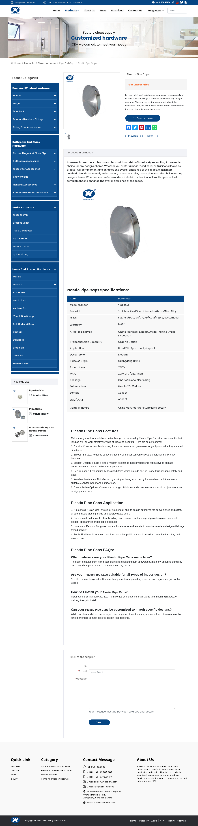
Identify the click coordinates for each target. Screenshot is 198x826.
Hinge (16, 103)
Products (71, 10)
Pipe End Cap (66, 63)
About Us (89, 10)
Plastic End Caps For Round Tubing (41, 429)
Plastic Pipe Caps (86, 431)
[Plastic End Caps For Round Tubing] (20, 433)
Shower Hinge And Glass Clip (29, 153)
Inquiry (14, 779)
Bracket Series (21, 222)
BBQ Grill (17, 331)
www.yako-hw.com (105, 802)
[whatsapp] (154, 127)
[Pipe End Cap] (20, 396)
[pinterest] (141, 127)
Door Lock (18, 111)
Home (56, 10)
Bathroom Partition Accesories (30, 192)
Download (117, 10)
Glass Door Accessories (26, 168)
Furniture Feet (21, 363)
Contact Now (38, 395)
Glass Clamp (20, 214)
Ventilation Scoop (23, 316)
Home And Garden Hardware (31, 269)
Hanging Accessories (25, 184)
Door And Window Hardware (31, 88)
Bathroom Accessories (26, 161)
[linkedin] (148, 127)
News (103, 10)
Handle (17, 95)
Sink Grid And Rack (23, 324)
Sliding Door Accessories (27, 127)
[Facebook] (128, 127)
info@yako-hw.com (25, 2)
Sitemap (181, 820)
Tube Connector (22, 230)
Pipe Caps (35, 409)
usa (84, 471)
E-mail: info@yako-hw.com (98, 786)
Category (144, 820)
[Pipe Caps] (20, 415)
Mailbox (17, 284)
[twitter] (135, 127)
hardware (171, 596)
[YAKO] (99, 37)
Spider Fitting (20, 254)
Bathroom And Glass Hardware (26, 144)
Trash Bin (18, 355)
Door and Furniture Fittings (28, 119)
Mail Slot (18, 276)
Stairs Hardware (47, 63)
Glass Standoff (21, 246)
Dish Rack (18, 339)
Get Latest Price (138, 84)
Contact (15, 770)
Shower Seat (20, 176)
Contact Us (135, 10)
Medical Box (20, 300)
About (154, 820)
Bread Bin (18, 347)
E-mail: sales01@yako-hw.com (100, 781)
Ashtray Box (20, 308)
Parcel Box (19, 292)
